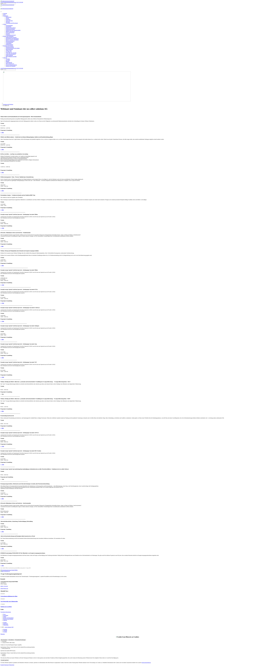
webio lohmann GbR (9, 627)
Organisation (8, 26)
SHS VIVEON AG (10, 63)
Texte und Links (9, 20)
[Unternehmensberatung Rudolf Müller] (9, 570)
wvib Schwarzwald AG (11, 54)
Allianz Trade (9, 50)
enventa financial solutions (11, 64)
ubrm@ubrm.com (4, 588)
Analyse (4, 654)
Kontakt (5, 622)
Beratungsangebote (10, 47)
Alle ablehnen (11, 639)
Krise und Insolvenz (10, 32)
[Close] (1, 11)
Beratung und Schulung (8, 104)
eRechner (8, 21)
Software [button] (5, 57)
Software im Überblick (10, 66)
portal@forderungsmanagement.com (8, 2)
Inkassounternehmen (10, 41)
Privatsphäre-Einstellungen (20, 639)
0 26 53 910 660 (19, 2)
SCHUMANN (9, 62)
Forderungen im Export (11, 35)
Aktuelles (8, 58)
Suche (2, 3)
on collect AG (9, 51)
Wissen (4, 616)
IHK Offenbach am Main (11, 56)
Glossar (7, 18)
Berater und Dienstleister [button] (8, 36)
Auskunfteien (8, 43)
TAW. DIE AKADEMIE (11, 53)
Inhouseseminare (9, 49)
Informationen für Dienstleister (12, 38)
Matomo (4, 655)
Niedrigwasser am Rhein (6, 606)
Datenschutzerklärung (146, 662)
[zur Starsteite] (7, 1)
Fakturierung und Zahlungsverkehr (13, 30)
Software (5, 620)
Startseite (5, 13)
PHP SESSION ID (6, 648)
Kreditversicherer (9, 44)
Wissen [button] (4, 24)
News (4, 14)
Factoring (8, 33)
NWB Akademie (9, 55)
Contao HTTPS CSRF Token (8, 642)
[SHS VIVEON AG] (5, 571)
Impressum (5, 623)
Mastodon (3, 634)
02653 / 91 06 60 (4, 586)
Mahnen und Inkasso (10, 31)
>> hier (2, 132)
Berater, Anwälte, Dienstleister (12, 39)
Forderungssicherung (10, 29)
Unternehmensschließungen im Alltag (9, 596)
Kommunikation (9, 25)
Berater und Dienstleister (8, 617)
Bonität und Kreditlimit (11, 27)
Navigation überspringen (6, 612)
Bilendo (7, 61)
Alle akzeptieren (4, 639)
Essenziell (4, 641)
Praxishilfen (5, 615)
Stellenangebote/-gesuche (11, 37)
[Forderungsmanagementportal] (7, 4)
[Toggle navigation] (1, 6)
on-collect (8, 60)
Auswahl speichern (4, 660)
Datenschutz (5, 624)
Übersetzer (8, 19)
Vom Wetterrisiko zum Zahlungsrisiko (9, 601)
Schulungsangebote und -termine (13, 48)
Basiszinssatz (8, 17)
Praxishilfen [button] (5, 15)
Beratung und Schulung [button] (8, 45)
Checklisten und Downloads (12, 23)
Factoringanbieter (9, 42)
